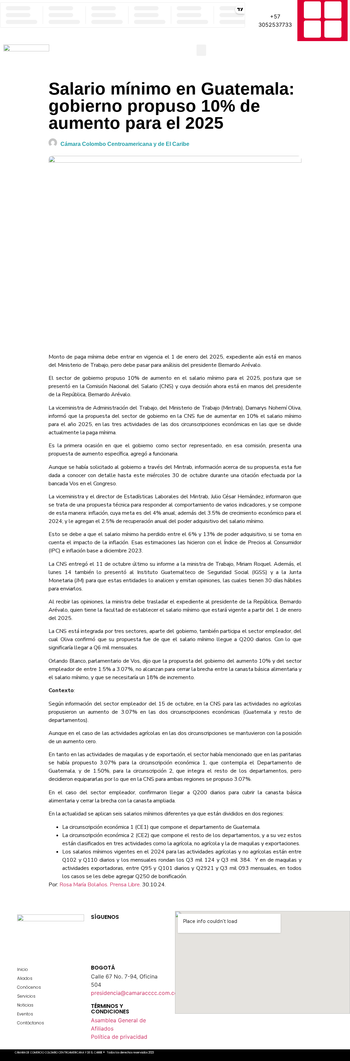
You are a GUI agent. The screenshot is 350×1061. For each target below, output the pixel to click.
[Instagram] (312, 29)
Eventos (25, 1014)
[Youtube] (140, 928)
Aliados (24, 978)
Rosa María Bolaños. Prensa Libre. (100, 884)
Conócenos (29, 987)
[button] (201, 50)
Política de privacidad (119, 1036)
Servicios (26, 996)
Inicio (22, 969)
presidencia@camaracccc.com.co (134, 992)
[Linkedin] (332, 29)
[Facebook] (312, 9)
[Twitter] (332, 9)
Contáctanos (30, 1023)
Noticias (25, 1005)
